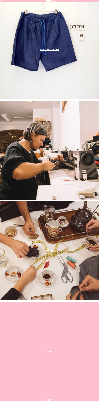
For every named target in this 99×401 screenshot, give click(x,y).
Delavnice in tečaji (49, 150)
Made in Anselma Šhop (49, 49)
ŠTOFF (49, 400)
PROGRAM (49, 251)
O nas (49, 351)
